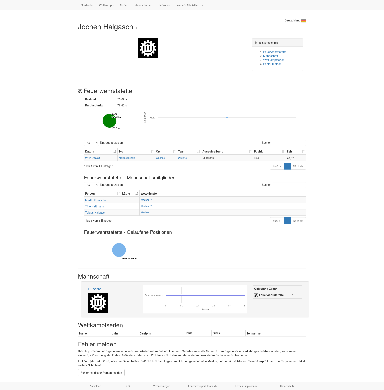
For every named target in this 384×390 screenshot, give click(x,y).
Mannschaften (143, 5)
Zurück (277, 166)
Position (259, 151)
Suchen (266, 142)
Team (181, 151)
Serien (124, 5)
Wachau (160, 157)
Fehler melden (272, 64)
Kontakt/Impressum (246, 386)
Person (90, 193)
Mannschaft (270, 56)
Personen (164, 5)
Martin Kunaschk (95, 200)
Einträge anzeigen (111, 142)
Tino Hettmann (94, 206)
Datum (89, 151)
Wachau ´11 (147, 199)
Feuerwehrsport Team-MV (202, 386)
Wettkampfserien (274, 60)
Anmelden (95, 386)
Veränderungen (161, 386)
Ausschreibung (212, 151)
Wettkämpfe (106, 5)
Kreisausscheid (127, 157)
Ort (158, 151)
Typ (121, 151)
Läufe (126, 193)
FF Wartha (94, 289)
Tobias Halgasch (95, 212)
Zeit (289, 151)
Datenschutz (287, 386)
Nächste (298, 166)
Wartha (182, 158)
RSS (127, 386)
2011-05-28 (92, 158)
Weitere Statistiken (189, 5)
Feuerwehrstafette (274, 52)
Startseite (87, 5)
